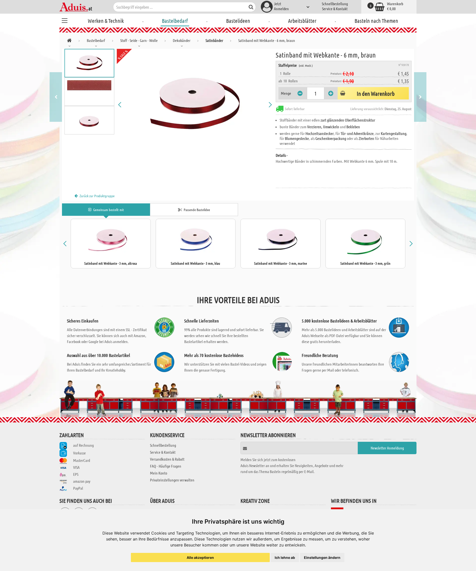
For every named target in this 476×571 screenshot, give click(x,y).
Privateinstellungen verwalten (172, 479)
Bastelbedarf (175, 20)
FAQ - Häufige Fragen (165, 466)
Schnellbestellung (335, 3)
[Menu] (64, 20)
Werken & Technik (106, 20)
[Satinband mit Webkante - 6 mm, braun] (195, 104)
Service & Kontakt (335, 8)
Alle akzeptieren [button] (200, 557)
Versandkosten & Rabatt (167, 459)
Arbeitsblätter (302, 20)
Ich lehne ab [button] (285, 557)
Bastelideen (238, 20)
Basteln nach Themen (376, 20)
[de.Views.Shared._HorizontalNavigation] (69, 41)
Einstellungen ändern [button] (322, 557)
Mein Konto (158, 473)
